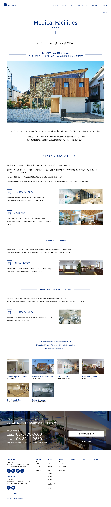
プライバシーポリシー (13, 493)
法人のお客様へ (63, 467)
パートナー (62, 463)
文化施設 (50, 480)
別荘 (49, 470)
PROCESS (80, 5)
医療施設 (50, 473)
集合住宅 (50, 467)
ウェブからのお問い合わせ (86, 434)
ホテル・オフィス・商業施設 (52, 483)
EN (106, 5)
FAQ (87, 5)
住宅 (49, 463)
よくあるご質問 (86, 441)
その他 (49, 488)
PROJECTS (64, 5)
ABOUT (73, 5)
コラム (37, 463)
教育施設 (50, 476)
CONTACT (94, 5)
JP (103, 5)
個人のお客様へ (63, 470)
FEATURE (55, 5)
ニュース (38, 467)
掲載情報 (38, 470)
